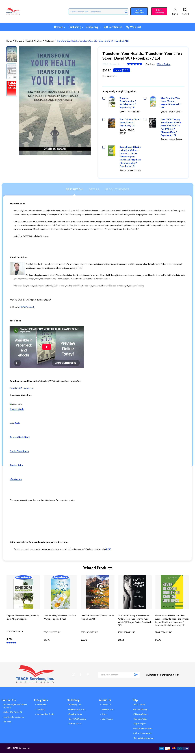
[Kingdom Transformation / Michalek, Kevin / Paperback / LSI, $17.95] (23, 592)
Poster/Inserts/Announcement (21, 388)
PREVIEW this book (27, 307)
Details (94, 189)
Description (74, 189)
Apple (15, 423)
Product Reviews (117, 189)
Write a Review (163, 64)
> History (103, 714)
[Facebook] (80, 674)
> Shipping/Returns (140, 714)
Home (9, 41)
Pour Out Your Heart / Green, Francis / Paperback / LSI (130, 122)
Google (19, 451)
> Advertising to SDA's (76, 709)
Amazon (17, 409)
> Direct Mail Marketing (77, 719)
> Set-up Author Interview (143, 738)
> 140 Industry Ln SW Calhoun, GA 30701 (15, 706)
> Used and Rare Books (44, 714)
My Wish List (133, 27)
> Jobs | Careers (106, 719)
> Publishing (40, 709)
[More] (64, 27)
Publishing (75, 27)
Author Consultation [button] (139, 11)
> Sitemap (7, 722)
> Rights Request (139, 723)
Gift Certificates (113, 27)
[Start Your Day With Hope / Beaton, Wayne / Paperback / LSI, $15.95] (60, 592)
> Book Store (40, 704)
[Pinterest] (87, 674)
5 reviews (150, 64)
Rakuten (16, 465)
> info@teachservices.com (13, 717)
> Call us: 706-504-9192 (12, 712)
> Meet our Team (107, 709)
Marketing (92, 27)
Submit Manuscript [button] (158, 11)
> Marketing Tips (74, 704)
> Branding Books (75, 714)
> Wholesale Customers (142, 728)
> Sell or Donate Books (142, 733)
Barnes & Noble (20, 437)
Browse (58, 27)
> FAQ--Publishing (140, 709)
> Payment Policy (140, 719)
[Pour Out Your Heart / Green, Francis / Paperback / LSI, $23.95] (97, 592)
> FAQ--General (139, 704)
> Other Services (74, 723)
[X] (73, 674)
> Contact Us (105, 704)
